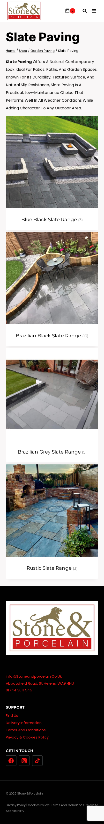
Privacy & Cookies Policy (27, 737)
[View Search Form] (82, 11)
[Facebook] (11, 760)
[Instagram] (24, 760)
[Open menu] (93, 10)
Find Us (12, 715)
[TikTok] (37, 760)
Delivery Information (24, 722)
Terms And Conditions (26, 729)
